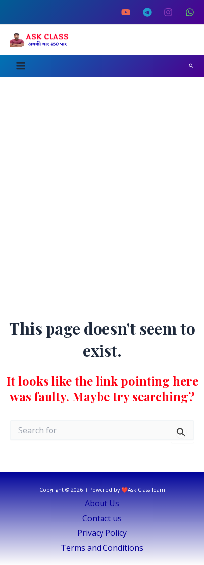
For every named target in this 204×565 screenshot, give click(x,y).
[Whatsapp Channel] (189, 12)
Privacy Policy (102, 532)
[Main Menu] (21, 66)
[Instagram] (168, 12)
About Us (102, 503)
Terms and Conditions (102, 547)
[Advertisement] (102, 184)
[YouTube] (125, 12)
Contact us (102, 518)
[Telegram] (147, 12)
